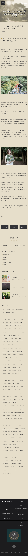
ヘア (8, 428)
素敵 (9, 367)
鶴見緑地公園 (19, 351)
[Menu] (25, 2)
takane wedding (14, 431)
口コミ (10, 425)
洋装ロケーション (6, 431)
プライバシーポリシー (7, 447)
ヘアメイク (15, 425)
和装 (3, 312)
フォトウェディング (10, 309)
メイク (12, 428)
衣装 (15, 328)
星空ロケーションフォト (19, 460)
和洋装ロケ (16, 396)
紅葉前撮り (12, 450)
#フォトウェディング (8, 245)
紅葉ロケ (4, 389)
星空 (7, 322)
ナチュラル (21, 354)
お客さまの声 (5, 450)
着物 (13, 380)
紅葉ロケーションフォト (7, 473)
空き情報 (4, 367)
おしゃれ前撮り (6, 466)
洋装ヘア (4, 399)
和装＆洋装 (14, 367)
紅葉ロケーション (20, 441)
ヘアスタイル (11, 332)
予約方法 (14, 444)
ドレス (17, 380)
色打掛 (20, 338)
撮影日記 (5, 257)
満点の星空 (5, 370)
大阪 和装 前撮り (12, 335)
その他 (4, 264)
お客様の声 (5, 444)
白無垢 (4, 341)
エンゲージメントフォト (17, 322)
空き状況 (19, 370)
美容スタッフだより (7, 262)
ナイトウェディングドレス (8, 460)
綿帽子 (6, 357)
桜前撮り (4, 373)
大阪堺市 (9, 383)
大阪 (3, 309)
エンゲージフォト (15, 421)
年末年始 (9, 364)
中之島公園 (5, 402)
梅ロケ (14, 402)
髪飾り (20, 425)
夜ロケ (20, 415)
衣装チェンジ (9, 396)
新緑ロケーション (14, 466)
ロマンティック (20, 364)
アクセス (8, 415)
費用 (9, 319)
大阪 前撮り (5, 338)
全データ (4, 354)
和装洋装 (14, 463)
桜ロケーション (14, 457)
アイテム (11, 325)
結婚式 (16, 428)
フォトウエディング (11, 351)
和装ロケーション (6, 386)
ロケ (14, 383)
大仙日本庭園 (10, 344)
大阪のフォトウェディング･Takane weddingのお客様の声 (13, 412)
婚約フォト (5, 425)
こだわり (4, 335)
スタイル (11, 338)
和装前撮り (22, 332)
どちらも (4, 344)
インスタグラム (12, 441)
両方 (20, 348)
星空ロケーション (16, 447)
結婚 (6, 332)
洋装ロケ (9, 389)
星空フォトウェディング (18, 418)
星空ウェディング (15, 373)
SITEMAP (21, 525)
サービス (4, 319)
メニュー (22, 380)
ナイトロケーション (6, 463)
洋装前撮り (5, 441)
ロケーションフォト (12, 399)
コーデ (4, 351)
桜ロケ (19, 399)
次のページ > (23, 227)
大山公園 (4, 383)
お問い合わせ (14, 415)
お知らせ (2, 216)
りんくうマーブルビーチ (7, 418)
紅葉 (18, 335)
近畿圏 (19, 367)
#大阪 (16, 245)
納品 (10, 444)
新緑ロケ (22, 434)
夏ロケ (17, 450)
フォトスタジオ (6, 457)
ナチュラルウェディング (7, 328)
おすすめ (13, 319)
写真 (17, 341)
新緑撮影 (21, 466)
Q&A (4, 415)
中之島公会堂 (22, 428)
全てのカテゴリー (7, 254)
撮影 (18, 383)
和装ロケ (13, 386)
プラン (17, 332)
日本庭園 (14, 370)
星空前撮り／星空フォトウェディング (13, 312)
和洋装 (4, 396)
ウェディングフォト (11, 341)
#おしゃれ (22, 245)
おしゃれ (19, 325)
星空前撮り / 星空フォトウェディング (10, 348)
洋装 (22, 319)
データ (18, 319)
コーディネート (21, 328)
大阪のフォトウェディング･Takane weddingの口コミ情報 (13, 405)
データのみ (15, 354)
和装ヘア (22, 396)
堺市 (22, 386)
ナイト (18, 386)
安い (21, 341)
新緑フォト (21, 431)
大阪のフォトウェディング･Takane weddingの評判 (12, 409)
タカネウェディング (20, 309)
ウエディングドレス (17, 389)
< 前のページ (4, 227)
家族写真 (9, 354)
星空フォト (22, 450)
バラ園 (10, 402)
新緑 (9, 373)
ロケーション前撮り (6, 380)
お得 (16, 357)
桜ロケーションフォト (7, 434)
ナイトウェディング (6, 421)
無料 (7, 325)
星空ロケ (19, 463)
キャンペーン (15, 434)
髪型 (16, 338)
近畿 (10, 370)
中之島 (4, 428)
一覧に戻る (14, 227)
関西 (14, 364)
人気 (3, 325)
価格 (3, 322)
